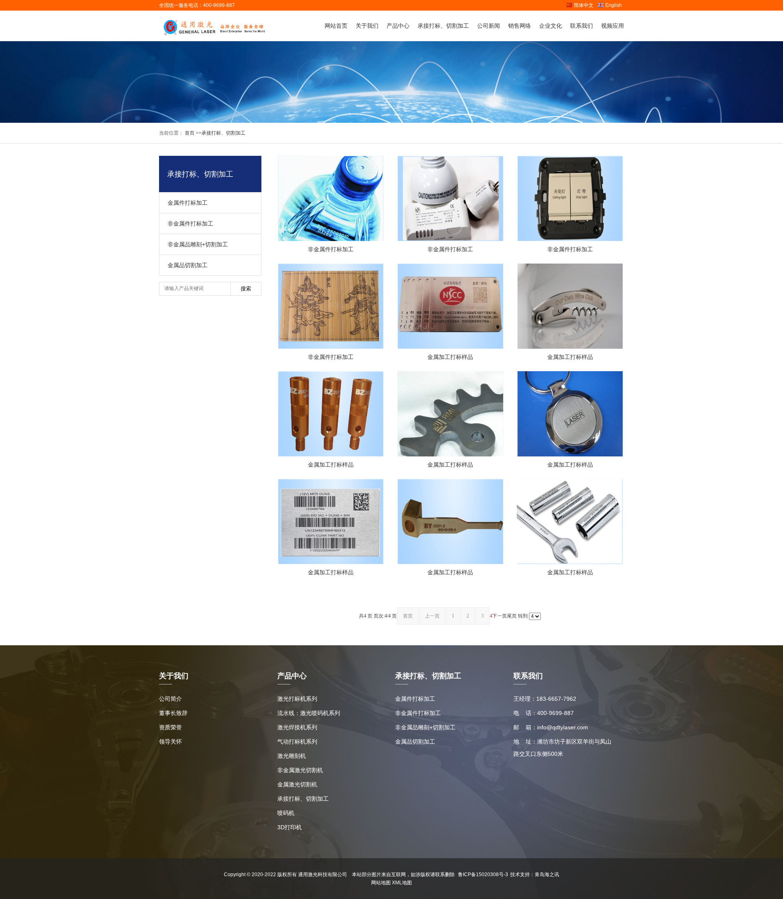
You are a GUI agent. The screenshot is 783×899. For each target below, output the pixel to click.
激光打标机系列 (297, 698)
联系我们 (581, 25)
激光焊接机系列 (297, 727)
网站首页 (336, 25)
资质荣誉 (170, 727)
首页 (189, 133)
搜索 (246, 289)
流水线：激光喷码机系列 (308, 713)
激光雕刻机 (291, 756)
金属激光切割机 (297, 784)
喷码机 (285, 813)
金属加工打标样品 (450, 357)
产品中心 (398, 25)
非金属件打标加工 (190, 223)
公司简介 (170, 698)
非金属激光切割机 (300, 770)
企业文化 (550, 25)
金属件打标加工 (188, 202)
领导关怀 (170, 741)
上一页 (432, 616)
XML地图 (402, 883)
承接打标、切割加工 (443, 25)
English (613, 5)
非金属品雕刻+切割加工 (198, 244)
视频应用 (612, 25)
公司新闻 (488, 25)
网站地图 (381, 883)
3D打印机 (289, 827)
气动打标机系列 (297, 741)
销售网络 (519, 25)
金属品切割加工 (188, 265)
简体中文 (583, 5)
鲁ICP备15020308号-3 (483, 874)
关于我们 (367, 25)
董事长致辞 (173, 713)
